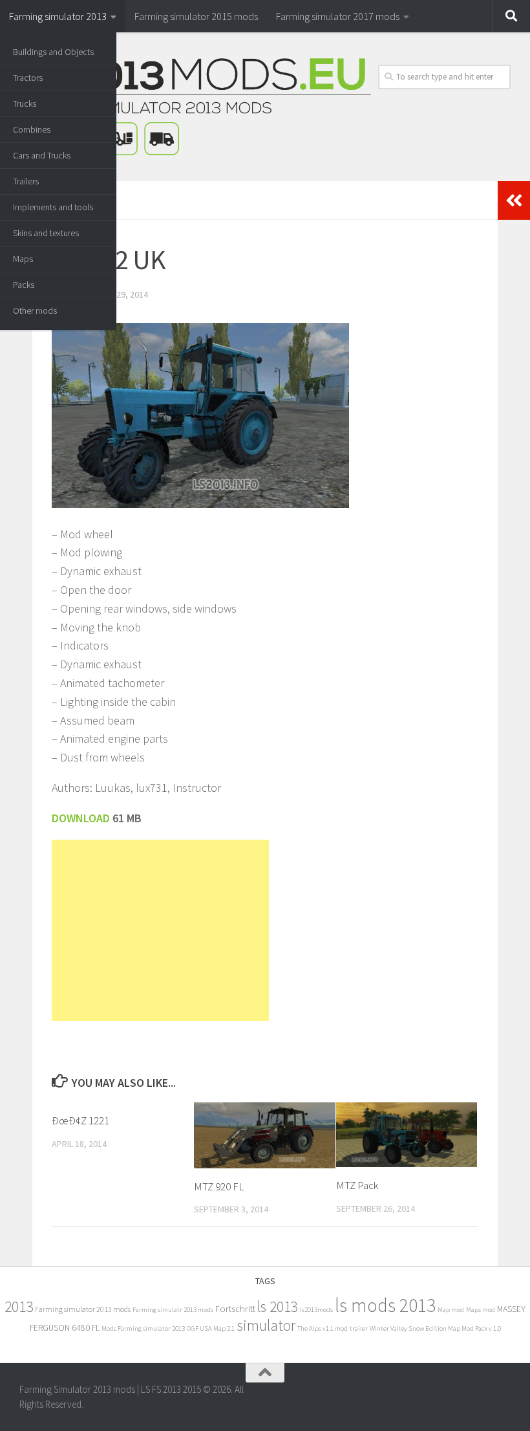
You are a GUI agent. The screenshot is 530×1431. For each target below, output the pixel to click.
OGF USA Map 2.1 (211, 1328)
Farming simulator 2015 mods (196, 16)
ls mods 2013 (385, 1305)
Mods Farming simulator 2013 (143, 1328)
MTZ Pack (357, 1185)
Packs (23, 284)
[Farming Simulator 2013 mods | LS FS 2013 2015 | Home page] (195, 106)
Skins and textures (46, 233)
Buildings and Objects (53, 52)
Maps (23, 259)
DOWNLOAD (82, 818)
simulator (266, 1325)
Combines (31, 129)
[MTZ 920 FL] (264, 1135)
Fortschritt (235, 1308)
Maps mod (480, 1309)
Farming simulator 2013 (58, 16)
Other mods (35, 310)
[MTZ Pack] (407, 1134)
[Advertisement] (160, 930)
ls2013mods (316, 1309)
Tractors (28, 77)
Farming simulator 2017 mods (337, 16)
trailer (359, 1328)
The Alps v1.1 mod (322, 1328)
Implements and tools (53, 207)
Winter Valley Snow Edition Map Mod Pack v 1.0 (435, 1328)
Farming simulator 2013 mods (83, 1309)
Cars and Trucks (41, 155)
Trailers (26, 181)
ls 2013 (277, 1306)
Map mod (451, 1309)
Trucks (24, 103)
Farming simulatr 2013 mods (172, 1309)
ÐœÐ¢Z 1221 (80, 1120)
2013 (19, 1306)
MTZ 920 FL (219, 1186)
